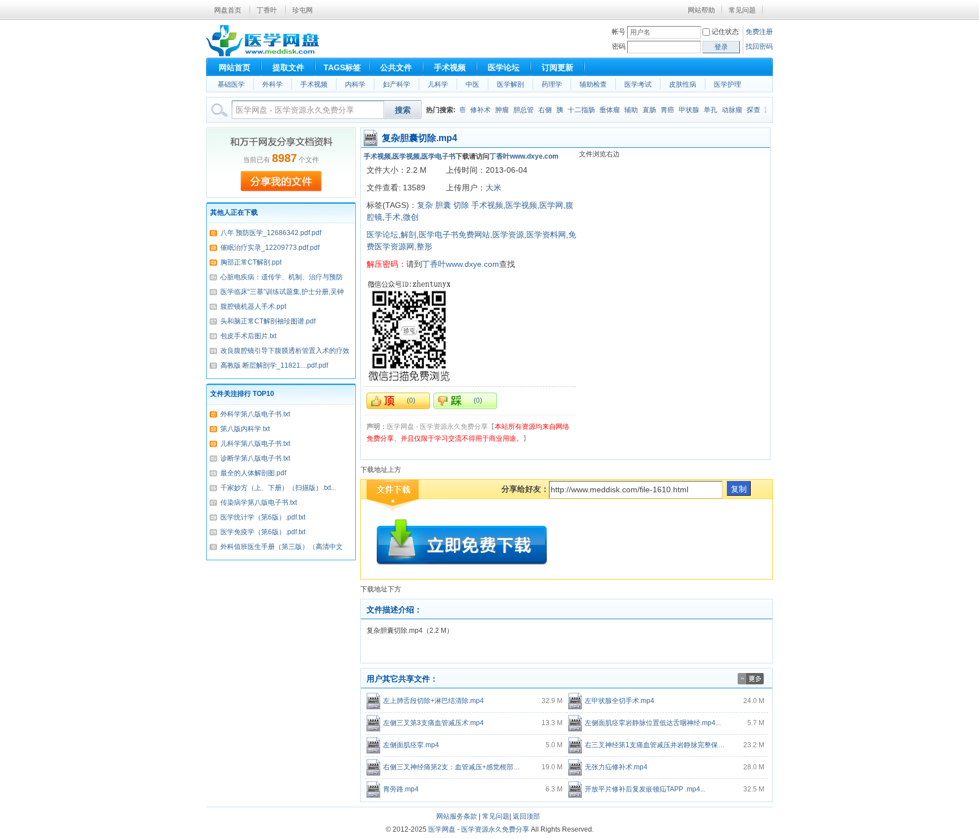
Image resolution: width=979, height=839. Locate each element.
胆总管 (515, 110)
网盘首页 (227, 10)
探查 (745, 110)
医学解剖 (510, 84)
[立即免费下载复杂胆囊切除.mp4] (462, 542)
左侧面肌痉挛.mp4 (411, 745)
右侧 (537, 110)
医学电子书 (439, 156)
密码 (618, 46)
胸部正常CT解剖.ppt (251, 262)
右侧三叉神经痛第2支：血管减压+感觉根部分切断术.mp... (470, 767)
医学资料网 (546, 234)
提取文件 (288, 67)
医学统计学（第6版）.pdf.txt (262, 517)
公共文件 (396, 67)
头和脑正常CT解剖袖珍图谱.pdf (268, 321)
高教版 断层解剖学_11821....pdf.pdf (274, 365)
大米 (493, 187)
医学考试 (638, 84)
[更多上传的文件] (751, 682)
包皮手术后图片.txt (248, 336)
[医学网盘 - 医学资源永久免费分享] (263, 54)
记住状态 (725, 32)
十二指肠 (573, 110)
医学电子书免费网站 (454, 234)
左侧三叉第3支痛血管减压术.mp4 (433, 723)
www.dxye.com (534, 156)
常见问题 (742, 10)
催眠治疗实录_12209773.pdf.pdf (270, 248)
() (411, 400)
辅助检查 (593, 84)
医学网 (551, 205)
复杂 (425, 205)
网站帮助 (701, 10)
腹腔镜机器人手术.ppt (253, 306)
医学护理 (727, 84)
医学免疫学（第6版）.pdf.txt (262, 532)
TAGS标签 (342, 67)
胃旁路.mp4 (401, 789)
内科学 (355, 84)
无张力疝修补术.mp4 (616, 767)
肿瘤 (494, 110)
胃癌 (659, 110)
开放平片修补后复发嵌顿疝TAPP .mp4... (645, 789)
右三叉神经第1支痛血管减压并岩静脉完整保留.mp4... (665, 745)
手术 (393, 217)
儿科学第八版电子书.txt (255, 444)
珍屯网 (302, 10)
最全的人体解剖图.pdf (253, 473)
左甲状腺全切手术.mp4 (619, 701)
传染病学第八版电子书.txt (258, 502)
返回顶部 (526, 816)
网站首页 (234, 67)
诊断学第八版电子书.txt (255, 458)
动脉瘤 (724, 110)
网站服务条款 (456, 816)
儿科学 (438, 84)
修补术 (472, 110)
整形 (424, 246)
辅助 (623, 110)
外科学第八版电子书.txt (255, 414)
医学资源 (508, 234)
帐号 (618, 32)
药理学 (552, 84)
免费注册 (759, 32)
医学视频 (406, 156)
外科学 (272, 84)
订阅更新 (557, 67)
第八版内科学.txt (245, 429)
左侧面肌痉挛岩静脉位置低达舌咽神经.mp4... (653, 723)
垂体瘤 (601, 110)
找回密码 (759, 46)
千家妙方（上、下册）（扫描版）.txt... (278, 488)
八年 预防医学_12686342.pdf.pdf (270, 233)
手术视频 (450, 67)
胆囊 (443, 205)
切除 (461, 205)
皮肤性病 (682, 84)
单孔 (702, 110)
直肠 (641, 110)
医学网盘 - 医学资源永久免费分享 (478, 829)
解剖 (408, 234)
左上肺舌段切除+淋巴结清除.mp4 (433, 701)
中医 (472, 84)
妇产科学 (396, 84)
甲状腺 (681, 110)
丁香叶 (267, 10)
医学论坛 (504, 67)
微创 (411, 217)
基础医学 (231, 84)
